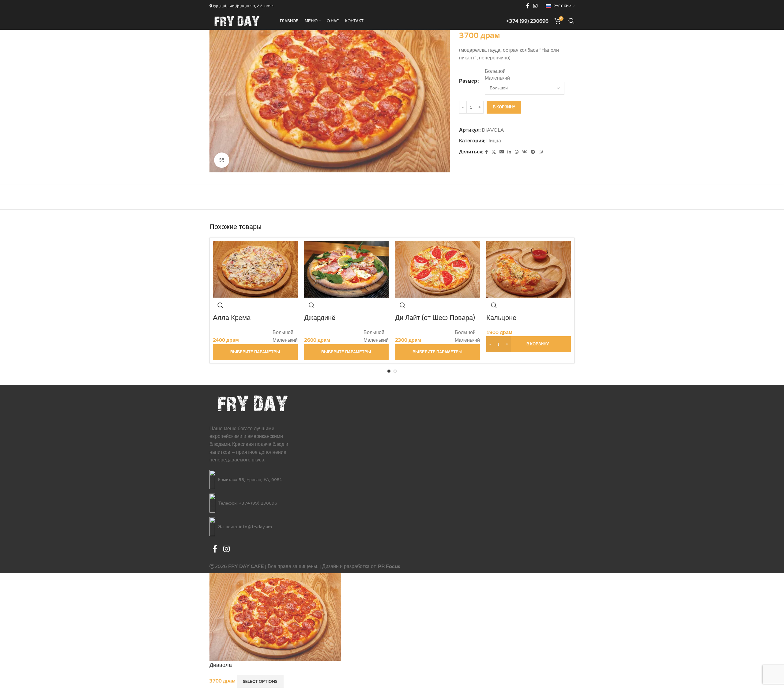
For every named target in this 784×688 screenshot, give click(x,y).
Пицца (493, 140)
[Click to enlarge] (221, 160)
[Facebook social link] (527, 6)
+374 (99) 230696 (527, 21)
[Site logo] (237, 20)
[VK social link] (524, 152)
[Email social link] (502, 152)
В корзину (504, 107)
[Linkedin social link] (509, 152)
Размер (468, 81)
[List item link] (252, 479)
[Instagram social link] (535, 6)
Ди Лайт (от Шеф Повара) (435, 317)
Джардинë (319, 317)
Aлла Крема (232, 317)
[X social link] (494, 152)
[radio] (530, 71)
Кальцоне (501, 317)
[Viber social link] (541, 152)
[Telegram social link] (533, 152)
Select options (260, 681)
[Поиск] (571, 21)
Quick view (220, 305)
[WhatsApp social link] (516, 152)
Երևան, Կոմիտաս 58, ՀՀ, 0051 (243, 6)
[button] (528, 344)
